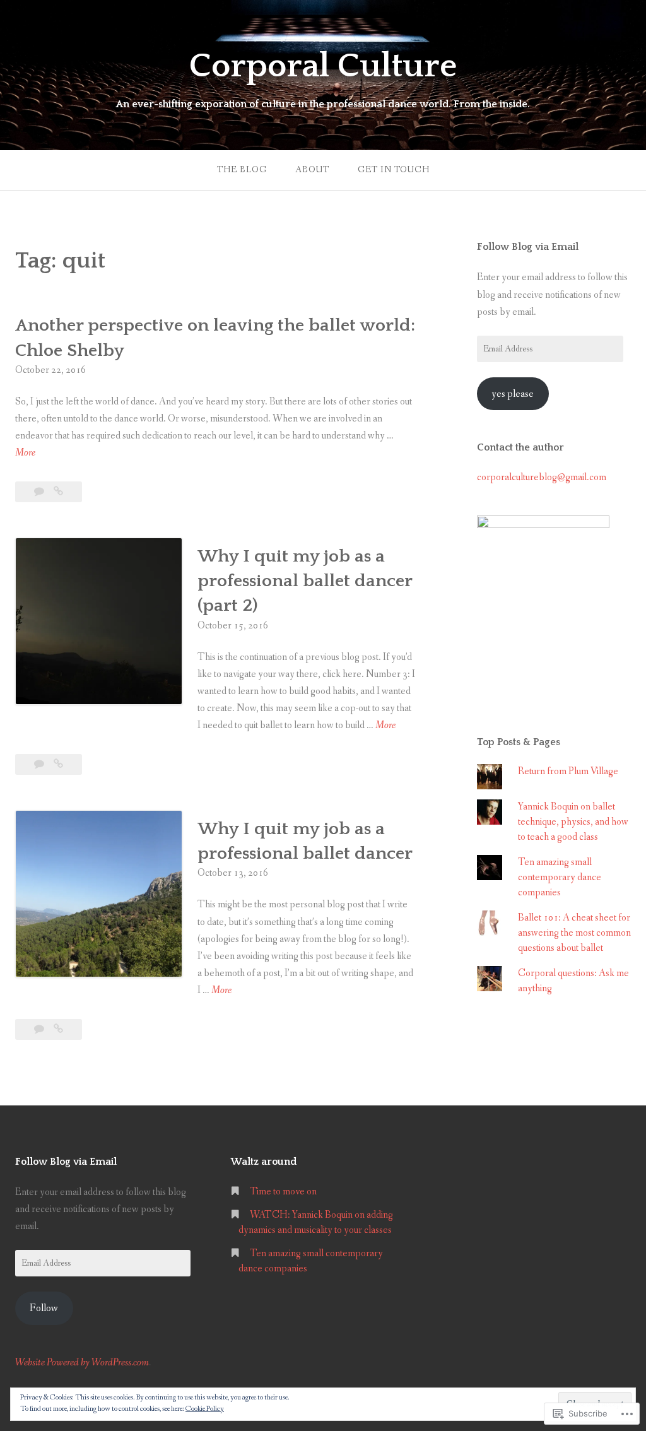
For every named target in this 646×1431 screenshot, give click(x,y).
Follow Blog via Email (527, 246)
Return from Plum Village (568, 771)
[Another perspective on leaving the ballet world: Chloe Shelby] (58, 491)
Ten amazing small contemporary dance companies (559, 877)
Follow (44, 1308)
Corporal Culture (323, 66)
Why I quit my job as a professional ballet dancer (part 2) (304, 580)
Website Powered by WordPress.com (82, 1362)
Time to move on (283, 1191)
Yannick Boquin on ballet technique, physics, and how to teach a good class (573, 822)
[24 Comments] (40, 1029)
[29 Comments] (40, 764)
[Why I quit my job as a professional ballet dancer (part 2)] (58, 764)
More (25, 453)
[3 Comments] (40, 491)
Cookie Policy (204, 1409)
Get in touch (394, 169)
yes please (512, 394)
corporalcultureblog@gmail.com (541, 477)
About (312, 169)
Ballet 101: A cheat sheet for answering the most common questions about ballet (574, 933)
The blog (242, 169)
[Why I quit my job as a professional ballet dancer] (58, 1029)
